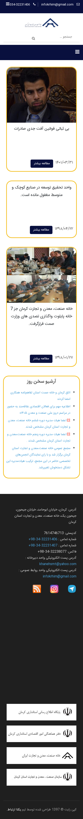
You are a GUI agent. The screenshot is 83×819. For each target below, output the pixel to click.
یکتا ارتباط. (14, 809)
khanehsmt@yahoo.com (57, 564)
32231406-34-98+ (43, 539)
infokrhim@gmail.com (57, 4)
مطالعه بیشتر (42, 163)
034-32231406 (20, 4)
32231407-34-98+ (43, 545)
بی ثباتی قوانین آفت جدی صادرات (41, 129)
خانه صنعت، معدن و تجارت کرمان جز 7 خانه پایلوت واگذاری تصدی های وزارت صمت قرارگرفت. (41, 316)
